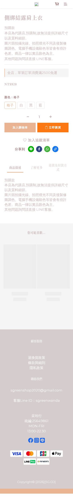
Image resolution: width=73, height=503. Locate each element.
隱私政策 (36, 368)
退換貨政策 (36, 358)
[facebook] (39, 149)
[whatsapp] (47, 149)
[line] (31, 149)
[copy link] (55, 149)
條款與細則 (36, 363)
